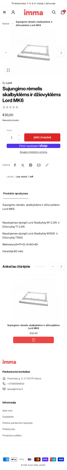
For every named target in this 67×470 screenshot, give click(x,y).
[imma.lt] (9, 363)
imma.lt (31, 465)
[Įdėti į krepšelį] (33, 340)
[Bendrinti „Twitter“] (22, 165)
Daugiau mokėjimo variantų (33, 152)
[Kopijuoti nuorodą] (47, 165)
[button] (4, 12)
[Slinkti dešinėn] (61, 52)
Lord (7, 82)
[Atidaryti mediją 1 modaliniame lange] (33, 52)
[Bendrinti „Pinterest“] (30, 165)
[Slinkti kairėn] (5, 52)
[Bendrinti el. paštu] (39, 165)
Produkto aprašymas (15, 193)
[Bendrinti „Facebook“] (15, 165)
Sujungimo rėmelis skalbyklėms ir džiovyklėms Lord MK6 (33, 327)
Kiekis (9, 130)
